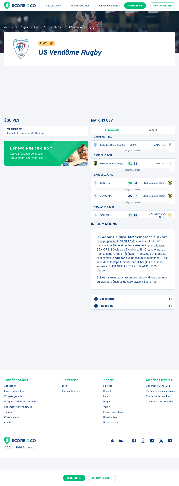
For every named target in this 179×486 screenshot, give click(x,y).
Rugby (24, 27)
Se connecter (163, 5)
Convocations (11, 417)
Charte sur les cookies (158, 396)
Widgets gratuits (13, 396)
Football (107, 385)
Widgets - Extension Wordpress (21, 401)
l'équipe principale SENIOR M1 (116, 241)
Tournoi (8, 412)
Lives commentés (14, 391)
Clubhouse (10, 422)
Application (10, 385)
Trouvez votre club (79, 5)
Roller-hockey (111, 422)
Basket (107, 391)
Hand (106, 396)
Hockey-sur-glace (113, 412)
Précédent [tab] (112, 130)
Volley (106, 406)
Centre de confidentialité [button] (159, 401)
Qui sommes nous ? (109, 5)
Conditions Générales (158, 385)
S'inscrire (135, 5)
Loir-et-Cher (55, 27)
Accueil (8, 27)
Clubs (38, 27)
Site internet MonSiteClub (18, 406)
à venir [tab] (153, 130)
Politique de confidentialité (160, 391)
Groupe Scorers (71, 391)
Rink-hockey (110, 417)
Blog (64, 385)
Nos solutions (53, 5)
